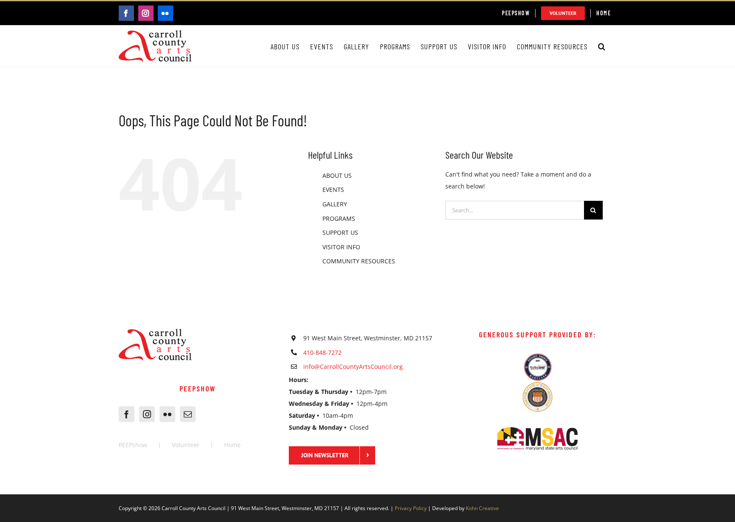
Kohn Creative (482, 508)
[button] (602, 46)
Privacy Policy (411, 508)
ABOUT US (337, 175)
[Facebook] (126, 414)
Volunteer (185, 445)
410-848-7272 (322, 352)
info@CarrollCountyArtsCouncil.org (353, 366)
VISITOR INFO (341, 247)
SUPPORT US (340, 232)
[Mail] (188, 414)
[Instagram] (147, 414)
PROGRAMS (338, 218)
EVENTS (333, 189)
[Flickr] (167, 414)
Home (232, 445)
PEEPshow (133, 445)
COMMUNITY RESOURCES (358, 261)
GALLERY (334, 204)
